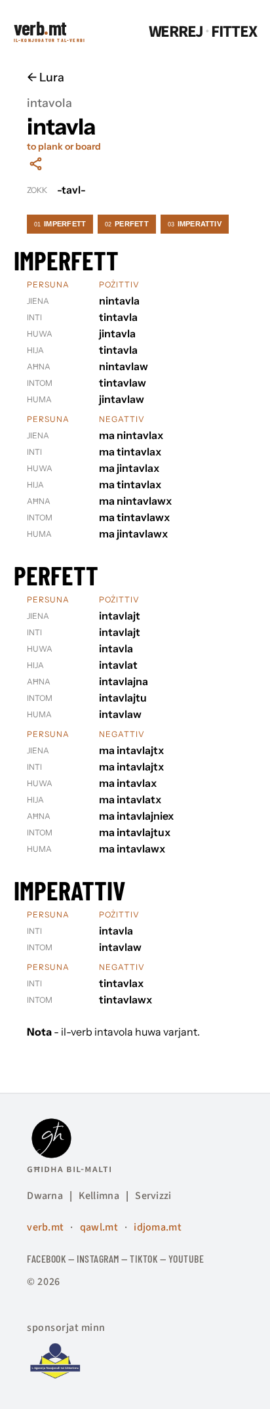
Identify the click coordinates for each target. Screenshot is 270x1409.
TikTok (143, 1258)
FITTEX (234, 32)
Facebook (46, 1258)
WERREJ (176, 32)
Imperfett (60, 224)
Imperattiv (195, 224)
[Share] (36, 164)
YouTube (186, 1258)
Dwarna (45, 1195)
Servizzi (153, 1195)
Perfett (127, 224)
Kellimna (99, 1195)
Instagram (98, 1258)
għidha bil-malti (69, 1169)
